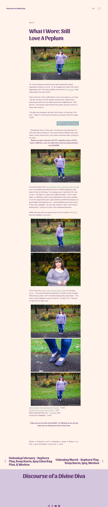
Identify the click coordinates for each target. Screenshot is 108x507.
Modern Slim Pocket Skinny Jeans (53, 290)
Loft (47, 441)
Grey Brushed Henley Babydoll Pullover (61, 187)
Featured (40, 441)
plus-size (53, 444)
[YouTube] (56, 506)
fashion (71, 441)
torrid (61, 444)
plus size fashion (41, 444)
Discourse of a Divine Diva (15, 8)
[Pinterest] (59, 506)
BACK (74, 212)
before (31, 293)
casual (63, 441)
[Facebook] (52, 506)
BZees (31, 441)
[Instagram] (49, 506)
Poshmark (53, 413)
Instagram (71, 89)
